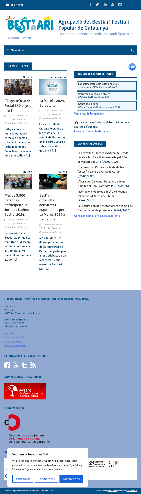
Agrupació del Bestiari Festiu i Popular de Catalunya (93, 25)
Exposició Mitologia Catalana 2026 (98, 84)
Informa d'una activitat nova (91, 131)
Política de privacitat (14, 337)
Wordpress (112, 491)
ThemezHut (132, 491)
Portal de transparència (15, 345)
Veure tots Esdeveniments (89, 113)
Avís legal (8, 333)
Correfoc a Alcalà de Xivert (94, 94)
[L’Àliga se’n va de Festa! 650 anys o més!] (18, 87)
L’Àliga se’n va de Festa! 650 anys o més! (17, 106)
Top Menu (17, 5)
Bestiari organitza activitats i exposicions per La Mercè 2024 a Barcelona (52, 207)
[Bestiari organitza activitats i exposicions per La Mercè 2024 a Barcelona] (53, 181)
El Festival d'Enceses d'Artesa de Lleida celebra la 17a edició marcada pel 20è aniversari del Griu (103, 157)
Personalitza (23, 478)
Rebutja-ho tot (47, 478)
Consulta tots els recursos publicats (97, 216)
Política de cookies (13, 341)
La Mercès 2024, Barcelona (52, 103)
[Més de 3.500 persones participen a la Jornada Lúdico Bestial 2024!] (18, 181)
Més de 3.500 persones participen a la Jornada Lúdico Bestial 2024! (16, 205)
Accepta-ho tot (71, 478)
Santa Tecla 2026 (88, 104)
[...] (28, 155)
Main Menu (17, 50)
